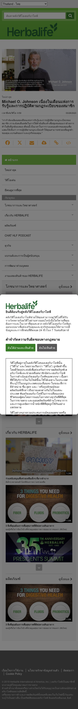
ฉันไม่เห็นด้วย (47, 348)
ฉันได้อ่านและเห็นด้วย (21, 348)
